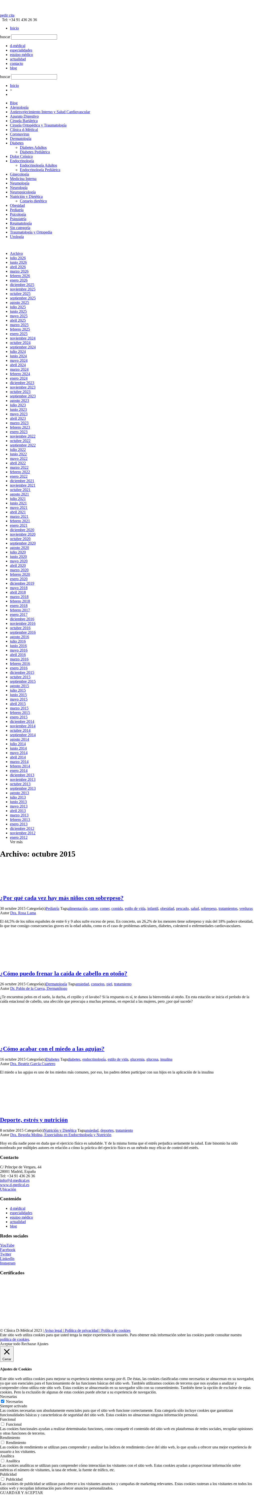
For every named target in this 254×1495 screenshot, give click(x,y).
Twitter (5, 1254)
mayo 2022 (19, 458)
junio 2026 (18, 262)
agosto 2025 (19, 302)
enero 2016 (19, 668)
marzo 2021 (19, 516)
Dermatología (20, 138)
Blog (14, 103)
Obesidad (17, 205)
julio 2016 (18, 641)
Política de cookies (115, 1330)
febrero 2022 (20, 472)
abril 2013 (18, 811)
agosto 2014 (19, 739)
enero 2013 (19, 824)
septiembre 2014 (23, 735)
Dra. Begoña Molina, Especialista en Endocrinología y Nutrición (60, 1135)
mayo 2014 (19, 753)
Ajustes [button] (42, 1344)
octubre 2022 (20, 441)
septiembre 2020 (23, 543)
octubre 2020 (20, 539)
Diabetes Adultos (33, 147)
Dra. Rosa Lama (23, 913)
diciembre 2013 (22, 775)
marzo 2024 (19, 369)
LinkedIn (7, 1259)
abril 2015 (18, 704)
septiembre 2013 (23, 788)
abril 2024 (18, 365)
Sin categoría (20, 228)
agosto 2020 (19, 548)
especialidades (21, 1213)
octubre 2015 (20, 677)
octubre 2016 (20, 628)
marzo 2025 (19, 325)
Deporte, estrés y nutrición (34, 1120)
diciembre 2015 (22, 672)
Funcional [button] (8, 1419)
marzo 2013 (19, 815)
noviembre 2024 (22, 338)
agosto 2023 (19, 400)
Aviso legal (53, 1330)
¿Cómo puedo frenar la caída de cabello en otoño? (63, 973)
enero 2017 (19, 614)
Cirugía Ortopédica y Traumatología (38, 125)
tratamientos (228, 908)
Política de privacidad (81, 1330)
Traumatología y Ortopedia (31, 232)
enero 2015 (19, 717)
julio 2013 (18, 797)
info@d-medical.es (15, 1180)
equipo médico (21, 1217)
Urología (17, 237)
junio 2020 (18, 556)
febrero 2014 (20, 766)
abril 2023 (18, 418)
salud (195, 908)
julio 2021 (18, 499)
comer (104, 908)
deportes (107, 1130)
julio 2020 (18, 552)
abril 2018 (18, 592)
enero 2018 (19, 605)
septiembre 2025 (23, 298)
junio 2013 (18, 802)
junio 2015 (18, 695)
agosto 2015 (19, 686)
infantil (152, 908)
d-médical (17, 1208)
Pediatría (17, 210)
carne (94, 908)
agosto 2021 (19, 494)
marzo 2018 (19, 597)
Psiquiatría (18, 219)
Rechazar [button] (28, 1344)
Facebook (7, 1250)
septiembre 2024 (23, 347)
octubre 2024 (20, 343)
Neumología (19, 183)
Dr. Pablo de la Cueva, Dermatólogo (38, 988)
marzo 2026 (19, 271)
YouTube (7, 1245)
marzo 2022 (19, 467)
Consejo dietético (33, 201)
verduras (246, 908)
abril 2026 (18, 267)
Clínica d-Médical (24, 130)
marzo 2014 (19, 762)
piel (109, 984)
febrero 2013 (20, 819)
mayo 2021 (19, 507)
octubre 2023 (20, 392)
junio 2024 (18, 356)
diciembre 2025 (22, 285)
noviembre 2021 (22, 485)
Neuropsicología (23, 192)
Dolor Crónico (21, 156)
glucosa (152, 1059)
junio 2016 (18, 646)
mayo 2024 (19, 360)
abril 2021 (18, 512)
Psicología (18, 214)
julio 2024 (18, 351)
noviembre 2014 (22, 726)
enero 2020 (19, 579)
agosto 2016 (19, 637)
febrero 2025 (20, 329)
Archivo (16, 253)
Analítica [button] (7, 1456)
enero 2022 (19, 476)
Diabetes (17, 143)
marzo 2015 (19, 708)
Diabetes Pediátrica (35, 152)
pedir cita (7, 15)
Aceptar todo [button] (10, 1344)
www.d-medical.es (14, 1185)
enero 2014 (19, 770)
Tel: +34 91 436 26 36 (18, 20)
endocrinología (94, 1059)
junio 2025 (18, 311)
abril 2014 (18, 757)
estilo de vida (135, 908)
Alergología (19, 107)
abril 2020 (18, 565)
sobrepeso (209, 908)
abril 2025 (18, 320)
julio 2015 (18, 690)
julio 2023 (18, 405)
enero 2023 (19, 432)
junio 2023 (18, 409)
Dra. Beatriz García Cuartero (32, 1064)
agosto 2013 (19, 793)
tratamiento (122, 984)
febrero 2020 (20, 574)
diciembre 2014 (22, 721)
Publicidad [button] (8, 1474)
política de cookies (14, 1339)
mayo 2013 (19, 806)
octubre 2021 (20, 490)
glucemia (137, 1059)
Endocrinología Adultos (38, 165)
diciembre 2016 (22, 619)
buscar (5, 37)
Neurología (19, 187)
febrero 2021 (20, 521)
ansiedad (82, 984)
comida (117, 908)
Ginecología (19, 174)
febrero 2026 (20, 276)
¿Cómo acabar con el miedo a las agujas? (52, 1049)
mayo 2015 (19, 699)
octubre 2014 (20, 730)
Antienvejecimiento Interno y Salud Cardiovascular (50, 112)
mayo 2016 (19, 650)
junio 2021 (18, 503)
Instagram (7, 1263)
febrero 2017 (20, 610)
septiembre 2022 (23, 445)
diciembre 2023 (22, 383)
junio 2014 (18, 748)
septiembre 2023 (23, 396)
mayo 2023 (19, 414)
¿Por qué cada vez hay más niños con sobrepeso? (62, 898)
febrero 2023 (20, 427)
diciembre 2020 (22, 530)
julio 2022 (18, 449)
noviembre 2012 (22, 833)
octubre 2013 (20, 784)
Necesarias (14, 1401)
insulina (166, 1059)
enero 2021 (19, 525)
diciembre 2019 (22, 583)
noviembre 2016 (22, 623)
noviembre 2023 (22, 387)
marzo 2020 (19, 570)
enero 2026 (19, 280)
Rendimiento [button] (10, 1438)
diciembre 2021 (22, 481)
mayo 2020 (19, 561)
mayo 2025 (19, 316)
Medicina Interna (23, 179)
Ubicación (8, 1189)
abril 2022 (18, 463)
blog (13, 1226)
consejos (97, 984)
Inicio (14, 28)
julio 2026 (18, 258)
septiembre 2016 (23, 632)
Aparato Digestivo (24, 116)
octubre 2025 (20, 293)
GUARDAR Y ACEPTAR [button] (21, 1493)
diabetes (74, 1059)
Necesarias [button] (8, 1396)
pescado (182, 908)
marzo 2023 (19, 423)
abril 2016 (18, 655)
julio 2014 (18, 744)
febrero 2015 (20, 712)
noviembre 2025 (22, 289)
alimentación (78, 908)
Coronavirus (19, 134)
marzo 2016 (19, 659)
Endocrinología (22, 161)
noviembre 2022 (22, 436)
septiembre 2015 (23, 681)
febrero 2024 (20, 374)
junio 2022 (18, 454)
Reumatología (21, 223)
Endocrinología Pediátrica (40, 170)
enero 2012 (19, 837)
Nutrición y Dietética (26, 196)
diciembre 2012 (22, 828)
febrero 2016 (20, 663)
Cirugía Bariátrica (24, 121)
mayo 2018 (19, 588)
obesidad (167, 908)
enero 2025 (19, 334)
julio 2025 (18, 307)
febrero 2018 (20, 601)
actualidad (18, 1222)
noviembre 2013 (22, 779)
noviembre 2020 (22, 534)
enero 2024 (19, 378)
